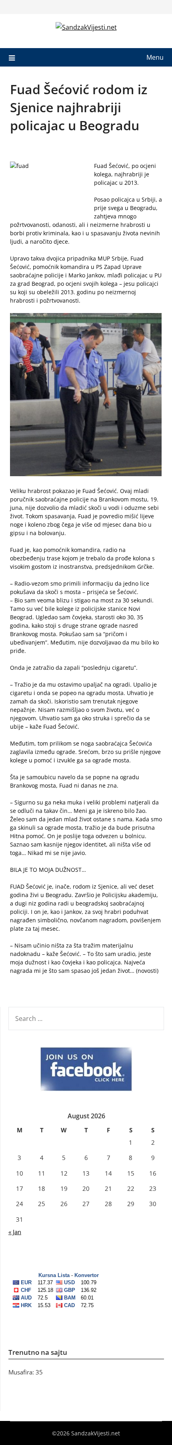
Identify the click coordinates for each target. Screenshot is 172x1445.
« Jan (14, 1232)
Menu (155, 57)
